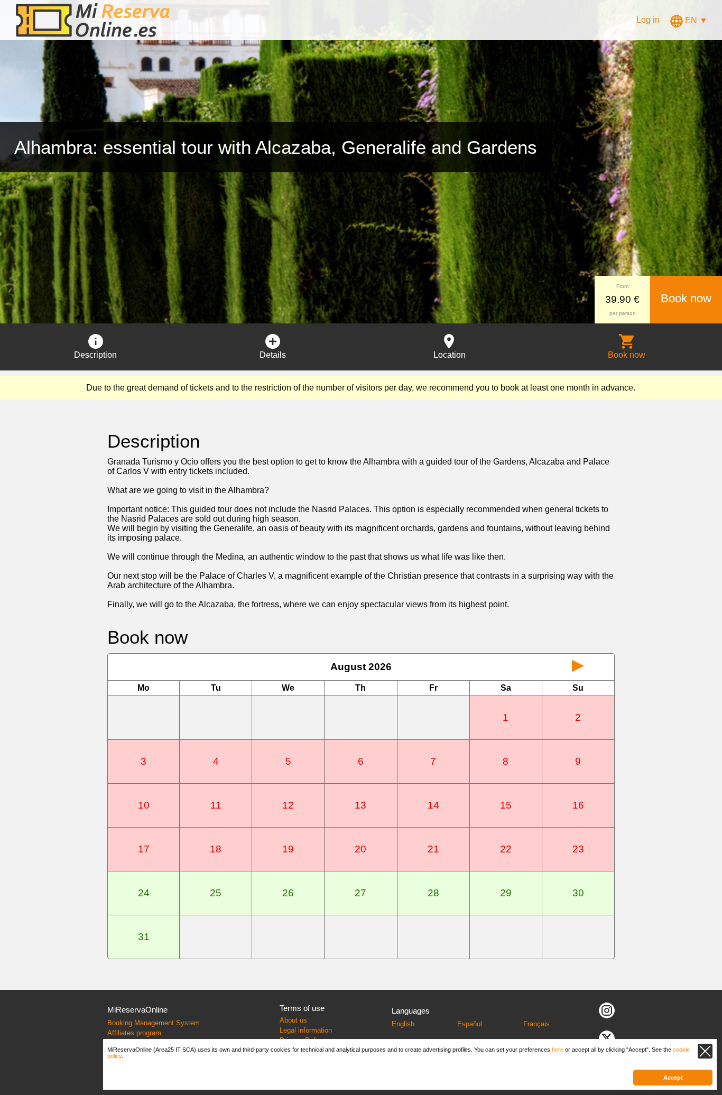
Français (536, 1024)
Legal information (306, 1030)
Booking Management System (153, 1023)
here (557, 1049)
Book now (686, 298)
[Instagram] (607, 1010)
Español (469, 1024)
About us (293, 1020)
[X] (607, 1038)
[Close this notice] (705, 1051)
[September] (578, 667)
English (403, 1024)
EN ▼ (695, 20)
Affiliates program (134, 1033)
